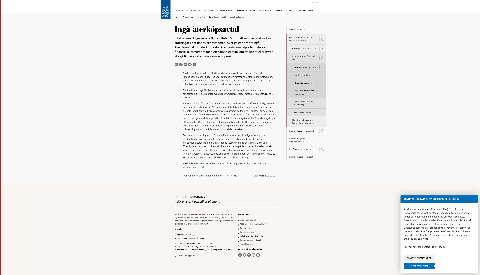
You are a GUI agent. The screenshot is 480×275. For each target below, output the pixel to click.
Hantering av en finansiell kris (303, 58)
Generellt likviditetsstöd (305, 67)
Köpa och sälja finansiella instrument (306, 92)
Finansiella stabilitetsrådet (301, 156)
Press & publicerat (284, 11)
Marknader (265, 11)
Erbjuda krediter (302, 75)
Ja (228, 175)
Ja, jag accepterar (419, 266)
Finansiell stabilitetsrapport (301, 130)
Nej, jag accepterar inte (419, 258)
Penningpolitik (224, 11)
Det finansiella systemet (300, 149)
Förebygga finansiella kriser (304, 48)
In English (315, 2)
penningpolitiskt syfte (194, 167)
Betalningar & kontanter (200, 11)
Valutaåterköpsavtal (303, 112)
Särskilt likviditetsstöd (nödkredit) (304, 103)
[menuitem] (315, 2)
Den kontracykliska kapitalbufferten (297, 140)
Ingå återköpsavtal (304, 83)
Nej (236, 175)
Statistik (179, 11)
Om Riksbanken (305, 11)
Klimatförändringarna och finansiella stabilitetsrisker (304, 121)
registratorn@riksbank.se (193, 237)
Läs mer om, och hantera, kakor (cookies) (425, 246)
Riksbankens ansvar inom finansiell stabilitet (300, 39)
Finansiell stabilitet (246, 11)
